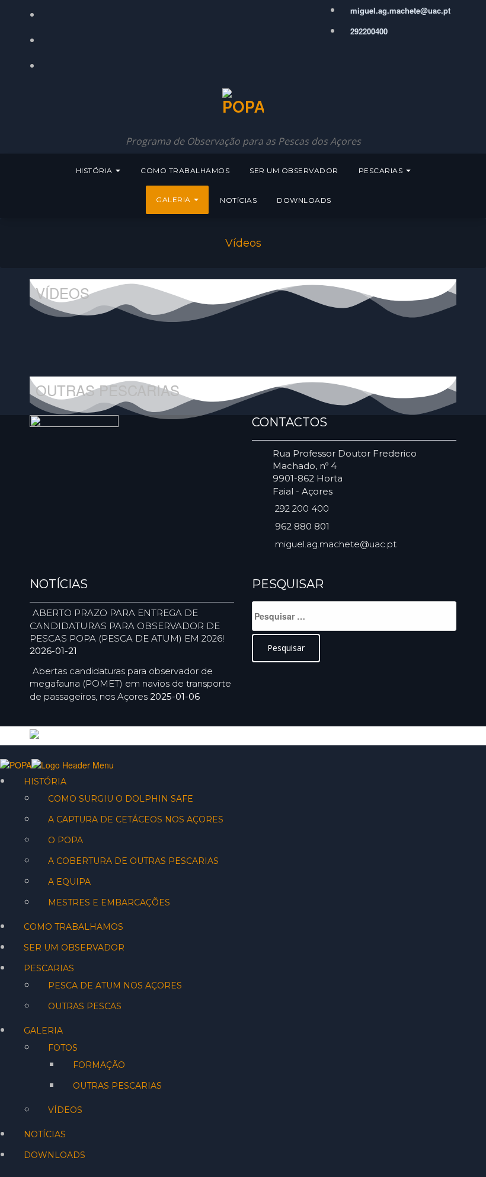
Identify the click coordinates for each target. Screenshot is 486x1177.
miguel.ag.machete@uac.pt (399, 10)
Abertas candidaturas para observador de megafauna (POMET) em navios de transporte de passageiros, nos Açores (130, 683)
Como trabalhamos (184, 170)
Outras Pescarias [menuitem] (117, 1085)
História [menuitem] (45, 781)
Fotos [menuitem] (63, 1047)
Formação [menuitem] (99, 1065)
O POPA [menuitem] (65, 840)
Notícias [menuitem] (45, 1134)
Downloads (304, 200)
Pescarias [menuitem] (49, 968)
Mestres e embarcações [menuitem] (109, 902)
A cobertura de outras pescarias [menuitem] (133, 861)
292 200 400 (302, 508)
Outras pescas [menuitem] (85, 1006)
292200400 (368, 31)
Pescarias (382, 170)
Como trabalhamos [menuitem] (73, 926)
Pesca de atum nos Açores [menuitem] (115, 985)
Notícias (238, 200)
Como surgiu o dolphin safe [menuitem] (120, 798)
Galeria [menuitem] (43, 1030)
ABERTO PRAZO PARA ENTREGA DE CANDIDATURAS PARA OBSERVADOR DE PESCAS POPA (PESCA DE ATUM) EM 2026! (127, 625)
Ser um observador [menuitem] (74, 947)
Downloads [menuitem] (54, 1155)
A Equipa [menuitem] (69, 881)
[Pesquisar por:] (354, 616)
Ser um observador (294, 170)
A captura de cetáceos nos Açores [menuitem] (135, 819)
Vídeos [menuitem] (65, 1110)
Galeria (174, 199)
